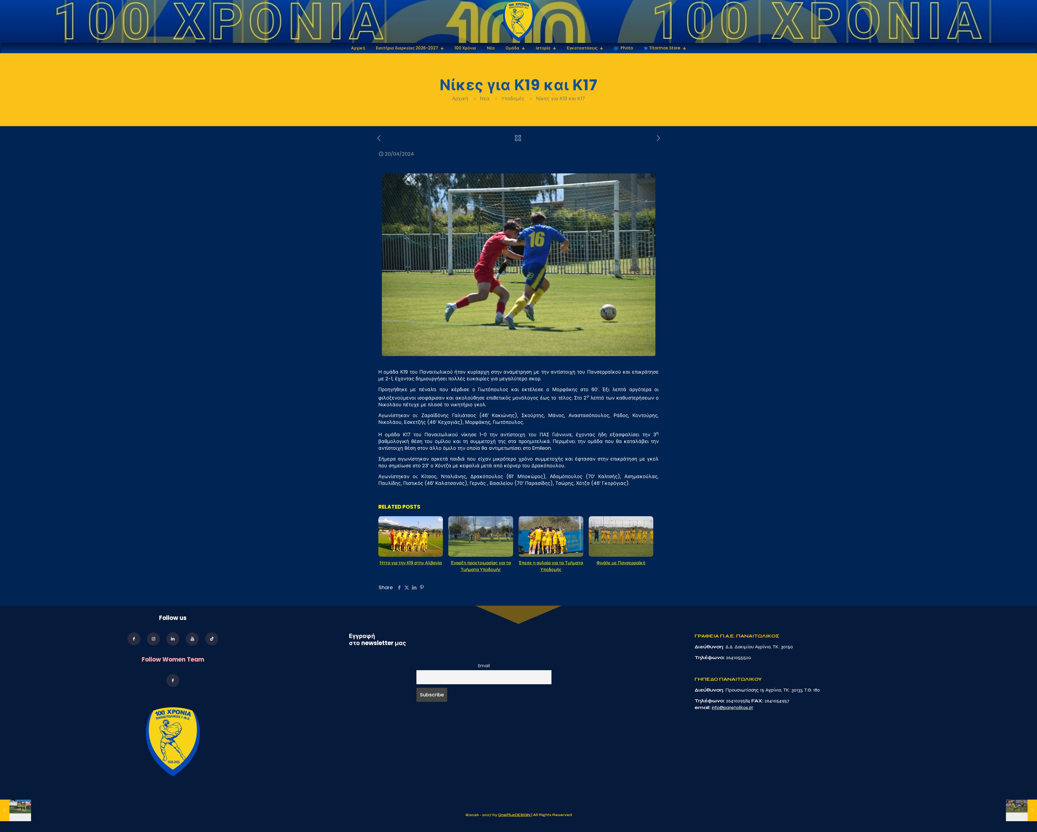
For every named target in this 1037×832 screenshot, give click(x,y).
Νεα (485, 98)
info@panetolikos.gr (732, 707)
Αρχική (461, 98)
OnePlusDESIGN (514, 815)
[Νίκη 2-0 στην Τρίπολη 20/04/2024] (1021, 810)
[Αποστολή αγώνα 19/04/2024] (15, 810)
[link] (518, 21)
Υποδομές (512, 98)
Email (484, 666)
